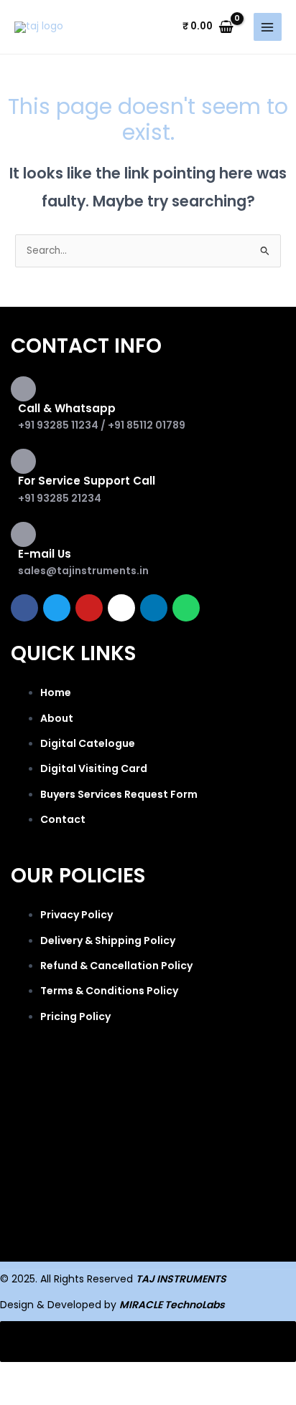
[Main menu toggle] (268, 27)
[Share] (149, 1374)
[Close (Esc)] (210, 1374)
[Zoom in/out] (28, 1374)
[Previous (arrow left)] (28, 1395)
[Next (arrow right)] (89, 1395)
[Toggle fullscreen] (89, 1374)
